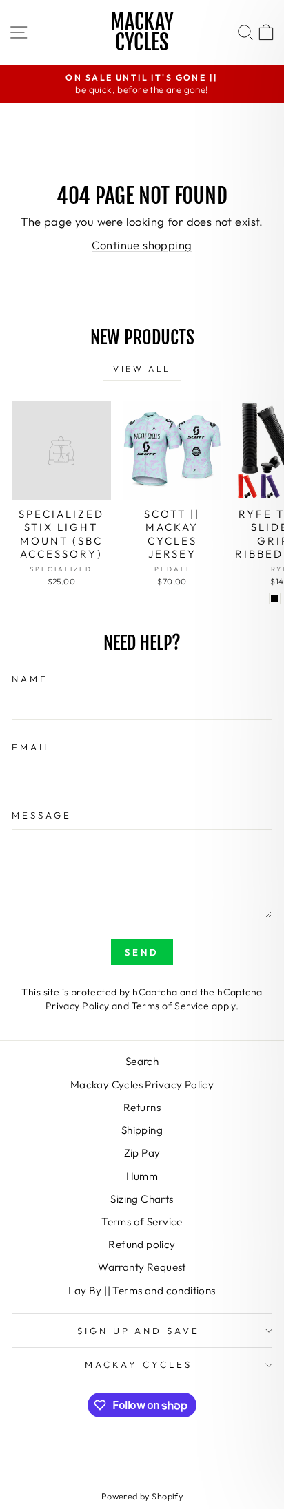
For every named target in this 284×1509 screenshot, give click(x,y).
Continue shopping (142, 245)
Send (142, 952)
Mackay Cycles (142, 32)
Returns (142, 1107)
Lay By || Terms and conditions (141, 1290)
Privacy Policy (77, 1006)
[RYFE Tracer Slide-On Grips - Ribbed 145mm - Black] (275, 598)
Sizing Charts (141, 1198)
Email (32, 746)
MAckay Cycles (138, 1364)
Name (30, 678)
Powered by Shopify (142, 1495)
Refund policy (141, 1244)
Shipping (142, 1130)
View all (142, 368)
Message (42, 815)
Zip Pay (142, 1152)
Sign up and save (139, 1330)
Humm (142, 1176)
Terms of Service (171, 1006)
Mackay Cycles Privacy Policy (142, 1084)
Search (142, 1061)
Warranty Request (142, 1267)
